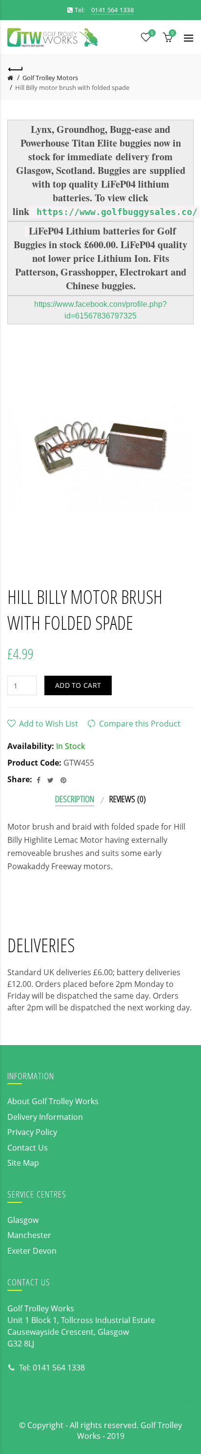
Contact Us (27, 1147)
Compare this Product (140, 723)
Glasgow (23, 1220)
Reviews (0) (127, 798)
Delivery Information (45, 1117)
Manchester (29, 1235)
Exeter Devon (32, 1250)
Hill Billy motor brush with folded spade (72, 87)
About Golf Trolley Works (53, 1101)
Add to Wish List (48, 723)
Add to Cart (78, 685)
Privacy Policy (32, 1132)
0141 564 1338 (59, 1367)
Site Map (23, 1162)
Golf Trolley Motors (50, 77)
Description (74, 798)
